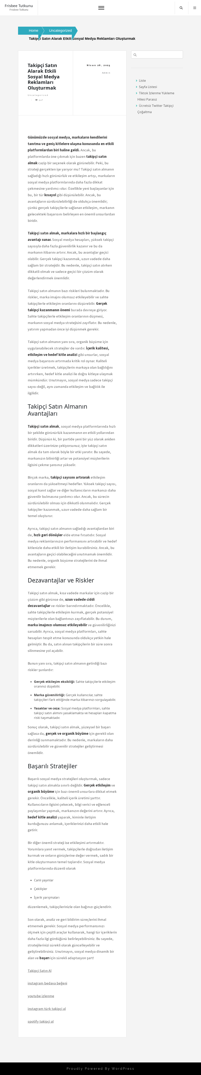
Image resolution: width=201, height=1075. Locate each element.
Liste (142, 80)
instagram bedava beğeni (47, 983)
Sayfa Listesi (148, 87)
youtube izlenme (41, 996)
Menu (194, 8)
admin (106, 73)
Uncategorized (38, 95)
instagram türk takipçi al (47, 1008)
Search (181, 8)
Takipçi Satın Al (39, 970)
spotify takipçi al (41, 1021)
